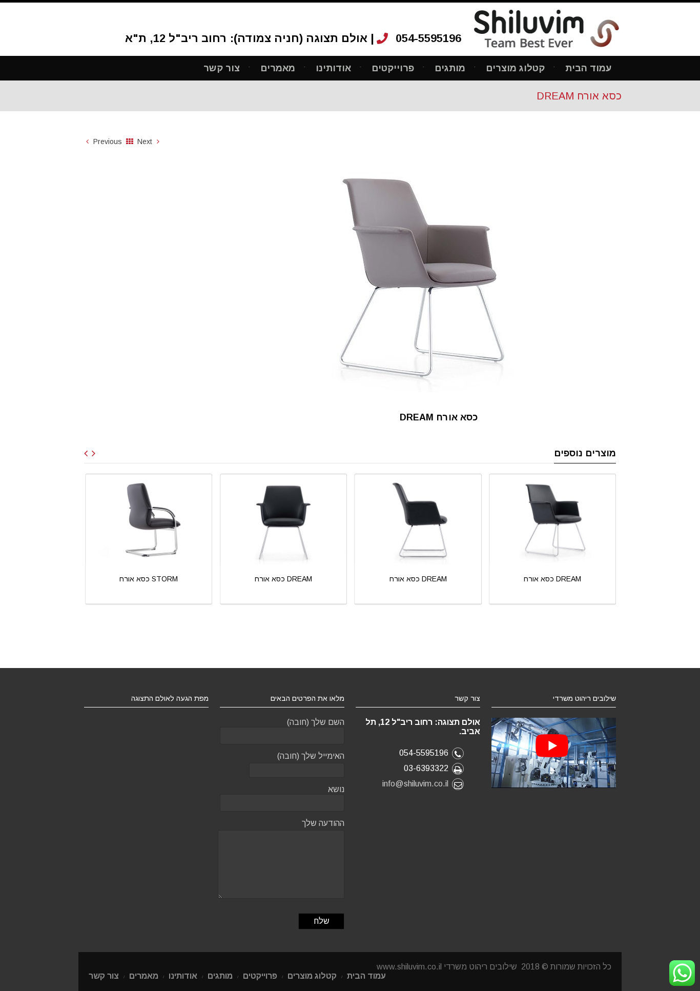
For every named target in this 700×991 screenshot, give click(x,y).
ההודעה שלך (323, 823)
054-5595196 (428, 38)
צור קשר (221, 68)
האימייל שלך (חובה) (310, 756)
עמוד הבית (588, 68)
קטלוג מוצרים (515, 68)
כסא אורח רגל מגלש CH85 (609, 579)
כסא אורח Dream (206, 579)
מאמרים (277, 68)
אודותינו (333, 68)
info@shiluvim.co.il (415, 783)
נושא (336, 789)
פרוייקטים (393, 68)
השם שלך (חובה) (315, 722)
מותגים (450, 68)
